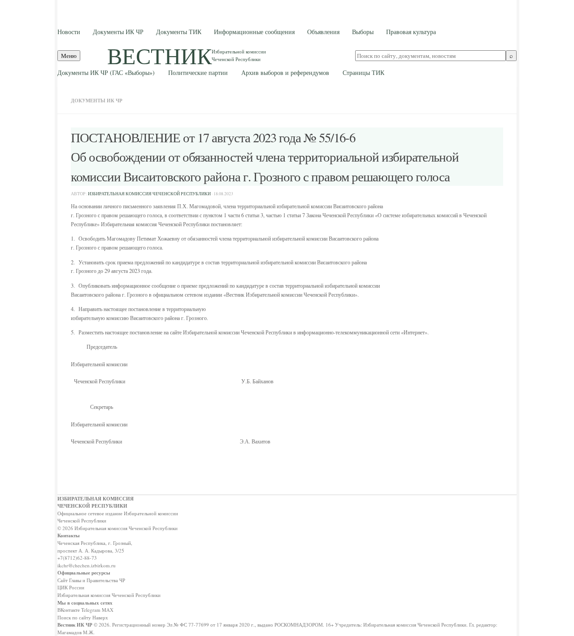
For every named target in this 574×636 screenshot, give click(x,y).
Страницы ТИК (363, 72)
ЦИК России (70, 587)
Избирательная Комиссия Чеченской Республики (149, 194)
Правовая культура (411, 31)
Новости (68, 31)
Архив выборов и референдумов (285, 72)
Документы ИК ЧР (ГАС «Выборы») (106, 72)
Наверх (100, 617)
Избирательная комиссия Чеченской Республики (109, 595)
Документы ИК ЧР (118, 31)
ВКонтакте (68, 609)
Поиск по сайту (74, 617)
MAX (107, 609)
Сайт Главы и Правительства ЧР (91, 580)
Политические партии (198, 72)
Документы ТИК (178, 31)
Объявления (323, 31)
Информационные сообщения (254, 31)
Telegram (90, 609)
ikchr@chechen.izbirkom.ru (86, 565)
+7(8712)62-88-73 (77, 557)
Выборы (363, 31)
